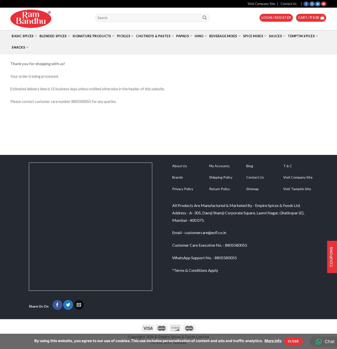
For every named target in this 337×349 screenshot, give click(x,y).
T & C (287, 166)
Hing (199, 36)
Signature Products (92, 36)
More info (272, 340)
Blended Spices (53, 36)
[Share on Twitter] (68, 305)
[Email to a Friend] (79, 305)
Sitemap (252, 189)
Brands (177, 177)
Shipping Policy (220, 177)
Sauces (275, 36)
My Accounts (219, 166)
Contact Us (289, 4)
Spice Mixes (253, 36)
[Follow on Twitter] (317, 3)
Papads (182, 36)
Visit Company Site (261, 4)
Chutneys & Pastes (153, 36)
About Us (179, 166)
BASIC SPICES (23, 36)
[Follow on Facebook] (306, 3)
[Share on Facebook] (57, 305)
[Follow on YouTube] (323, 3)
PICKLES (123, 36)
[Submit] (204, 18)
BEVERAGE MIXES (223, 36)
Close (293, 341)
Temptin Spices (301, 36)
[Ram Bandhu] (30, 19)
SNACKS (18, 47)
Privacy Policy (182, 189)
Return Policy (219, 189)
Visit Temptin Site (297, 189)
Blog (249, 166)
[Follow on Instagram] (312, 3)
